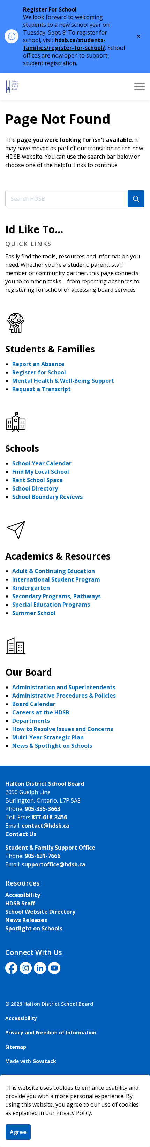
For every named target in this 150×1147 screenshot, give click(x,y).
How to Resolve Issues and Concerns (62, 729)
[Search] (136, 198)
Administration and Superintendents (63, 687)
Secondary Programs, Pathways (56, 596)
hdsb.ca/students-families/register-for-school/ (64, 44)
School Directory (35, 488)
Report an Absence (38, 364)
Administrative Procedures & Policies (64, 695)
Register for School (39, 372)
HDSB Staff (20, 903)
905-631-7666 (42, 856)
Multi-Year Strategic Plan (48, 737)
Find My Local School (40, 472)
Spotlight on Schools (33, 928)
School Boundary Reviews (47, 497)
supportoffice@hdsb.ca (53, 864)
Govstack (44, 1061)
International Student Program (56, 579)
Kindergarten (31, 588)
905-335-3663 (42, 809)
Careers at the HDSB (40, 712)
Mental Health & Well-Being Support (63, 381)
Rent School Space (37, 480)
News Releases (26, 920)
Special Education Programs (51, 604)
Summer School (33, 613)
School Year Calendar (42, 463)
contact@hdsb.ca (45, 825)
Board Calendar (33, 704)
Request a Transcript (41, 389)
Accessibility (22, 895)
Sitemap (15, 1046)
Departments (31, 720)
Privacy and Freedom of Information (50, 1032)
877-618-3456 (49, 817)
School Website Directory (40, 912)
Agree (18, 1132)
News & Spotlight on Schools (52, 746)
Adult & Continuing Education (53, 571)
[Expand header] (139, 86)
